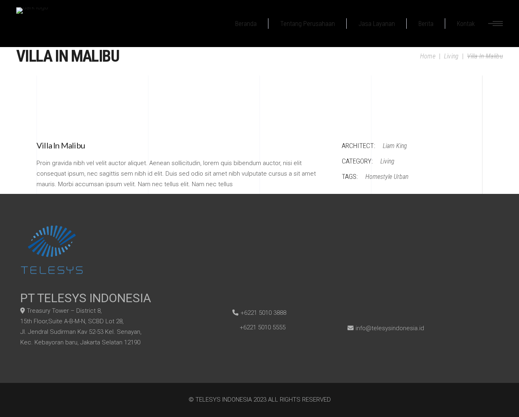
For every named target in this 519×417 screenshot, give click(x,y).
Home (427, 56)
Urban (401, 177)
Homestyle (378, 177)
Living (451, 56)
